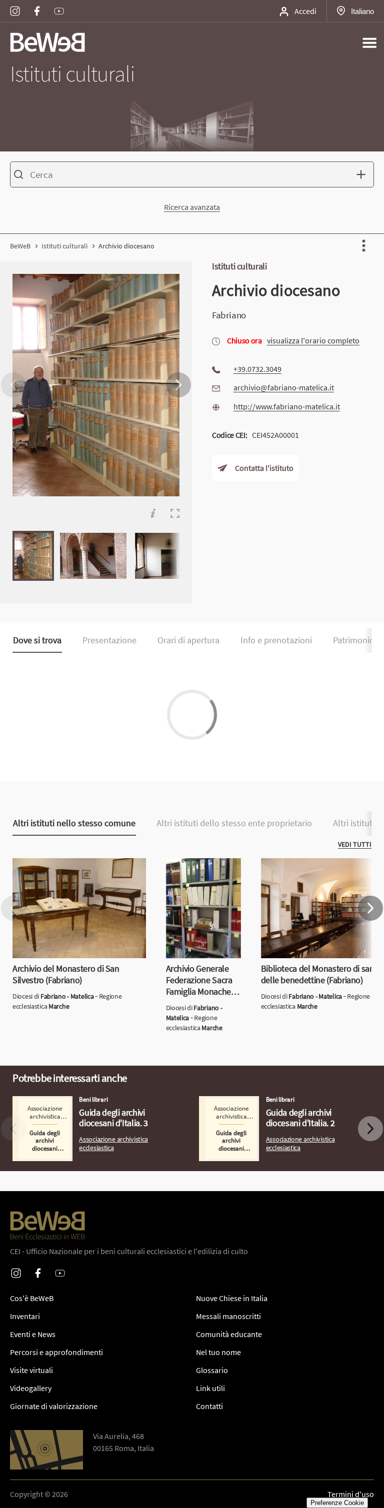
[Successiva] (178, 384)
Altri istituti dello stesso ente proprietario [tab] (234, 823)
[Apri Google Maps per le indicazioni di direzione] (46, 1450)
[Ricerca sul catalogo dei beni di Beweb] (192, 175)
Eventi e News (33, 1334)
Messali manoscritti (228, 1316)
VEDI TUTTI (355, 844)
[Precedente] (13, 384)
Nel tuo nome (218, 1352)
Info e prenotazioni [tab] (276, 640)
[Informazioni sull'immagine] (153, 513)
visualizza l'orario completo (313, 340)
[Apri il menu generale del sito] (369, 42)
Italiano (362, 10)
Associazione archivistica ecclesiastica (113, 1143)
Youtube (59, 4)
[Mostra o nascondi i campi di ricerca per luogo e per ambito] (363, 174)
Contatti (209, 1406)
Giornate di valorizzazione (54, 1406)
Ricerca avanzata (192, 207)
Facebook (37, 4)
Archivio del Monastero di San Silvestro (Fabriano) (78, 870)
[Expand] (175, 513)
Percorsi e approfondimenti (56, 1352)
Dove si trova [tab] (37, 640)
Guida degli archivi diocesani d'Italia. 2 (263, 1102)
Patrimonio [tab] (353, 640)
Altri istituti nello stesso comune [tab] (74, 823)
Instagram (15, 4)
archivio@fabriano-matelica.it (284, 387)
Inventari (25, 1316)
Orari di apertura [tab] (189, 640)
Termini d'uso (351, 1494)
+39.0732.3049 (258, 369)
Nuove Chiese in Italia (232, 1298)
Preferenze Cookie (337, 1503)
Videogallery (31, 1388)
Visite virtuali (31, 1370)
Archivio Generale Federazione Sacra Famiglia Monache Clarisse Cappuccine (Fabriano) (200, 888)
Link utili (210, 1388)
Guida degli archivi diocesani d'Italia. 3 (76, 1102)
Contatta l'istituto (264, 468)
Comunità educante (229, 1334)
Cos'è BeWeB (32, 1298)
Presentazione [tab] (109, 640)
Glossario (212, 1370)
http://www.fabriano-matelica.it (287, 406)
